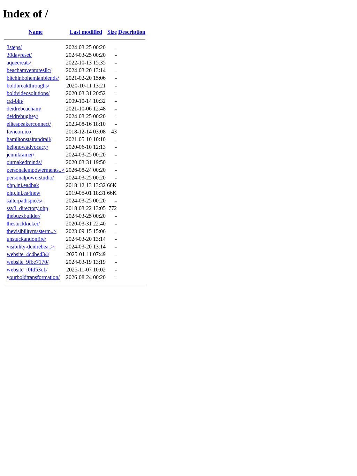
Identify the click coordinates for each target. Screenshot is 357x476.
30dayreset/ (19, 55)
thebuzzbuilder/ (23, 216)
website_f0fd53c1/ (27, 269)
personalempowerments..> (35, 170)
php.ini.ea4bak (23, 185)
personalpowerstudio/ (30, 178)
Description (131, 32)
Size (112, 32)
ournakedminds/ (24, 162)
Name (36, 32)
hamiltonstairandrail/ (29, 139)
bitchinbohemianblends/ (33, 78)
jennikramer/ (20, 155)
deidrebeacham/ (24, 109)
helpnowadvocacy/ (27, 147)
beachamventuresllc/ (29, 70)
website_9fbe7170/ (27, 262)
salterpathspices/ (24, 201)
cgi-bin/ (15, 101)
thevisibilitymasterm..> (31, 231)
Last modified (86, 32)
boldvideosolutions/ (28, 93)
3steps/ (14, 47)
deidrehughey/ (22, 116)
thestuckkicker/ (23, 224)
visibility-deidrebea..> (30, 246)
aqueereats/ (19, 63)
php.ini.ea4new (23, 193)
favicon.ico (19, 132)
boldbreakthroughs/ (28, 86)
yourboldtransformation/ (33, 277)
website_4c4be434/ (28, 254)
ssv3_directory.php (27, 208)
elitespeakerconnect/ (29, 124)
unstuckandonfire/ (26, 239)
